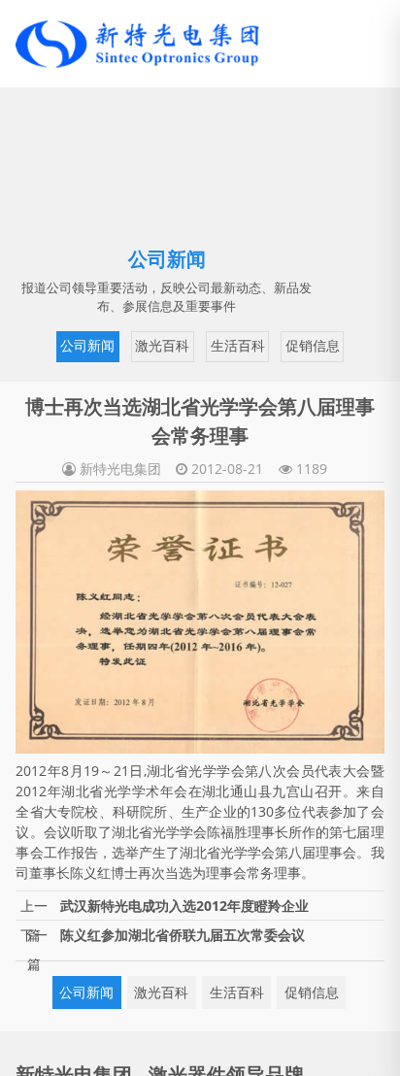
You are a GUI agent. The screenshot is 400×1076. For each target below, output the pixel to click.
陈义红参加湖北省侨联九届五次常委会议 (182, 932)
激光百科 (130, 344)
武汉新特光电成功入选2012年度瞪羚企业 (184, 902)
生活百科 (203, 344)
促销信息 (275, 344)
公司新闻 (58, 344)
